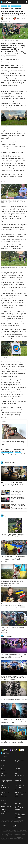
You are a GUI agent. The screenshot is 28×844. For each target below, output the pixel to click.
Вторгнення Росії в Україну (20, 761)
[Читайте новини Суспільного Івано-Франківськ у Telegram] (13, 826)
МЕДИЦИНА (18, 6)
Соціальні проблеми (20, 792)
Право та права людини (5, 784)
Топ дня (17, 797)
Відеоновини (4, 797)
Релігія (16, 790)
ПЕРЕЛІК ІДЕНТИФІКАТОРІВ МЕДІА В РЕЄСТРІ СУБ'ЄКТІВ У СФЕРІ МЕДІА (21, 815)
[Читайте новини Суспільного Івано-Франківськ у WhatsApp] (15, 826)
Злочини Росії (5, 792)
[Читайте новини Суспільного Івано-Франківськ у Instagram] (4, 826)
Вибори (3, 775)
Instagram (15, 454)
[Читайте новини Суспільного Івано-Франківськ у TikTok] (18, 826)
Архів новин (18, 803)
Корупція (17, 768)
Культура (17, 771)
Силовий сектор (5, 787)
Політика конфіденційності (6, 810)
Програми (3, 813)
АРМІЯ (13, 6)
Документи (18, 809)
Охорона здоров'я (5, 8)
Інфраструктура (19, 780)
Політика (3, 790)
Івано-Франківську (9, 44)
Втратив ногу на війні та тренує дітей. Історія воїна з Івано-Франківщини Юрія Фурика (14, 442)
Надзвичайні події (20, 775)
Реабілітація (3, 6)
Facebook (18, 451)
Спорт (12, 8)
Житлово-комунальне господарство (7, 781)
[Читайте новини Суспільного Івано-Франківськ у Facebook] (2, 826)
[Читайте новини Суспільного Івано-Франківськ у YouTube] (7, 826)
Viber (9, 454)
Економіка (4, 773)
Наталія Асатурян (21, 18)
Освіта (16, 773)
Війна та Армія (18, 8)
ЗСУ (9, 6)
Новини (3, 760)
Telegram (4, 454)
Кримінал (3, 771)
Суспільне (19, 837)
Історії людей (18, 787)
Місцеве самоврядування (19, 784)
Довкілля (3, 778)
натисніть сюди (19, 838)
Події (2, 768)
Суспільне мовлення (7, 806)
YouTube (24, 454)
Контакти (3, 803)
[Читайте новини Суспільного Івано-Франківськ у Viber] (10, 826)
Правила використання (19, 807)
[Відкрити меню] (27, 2)
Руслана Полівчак (8, 18)
